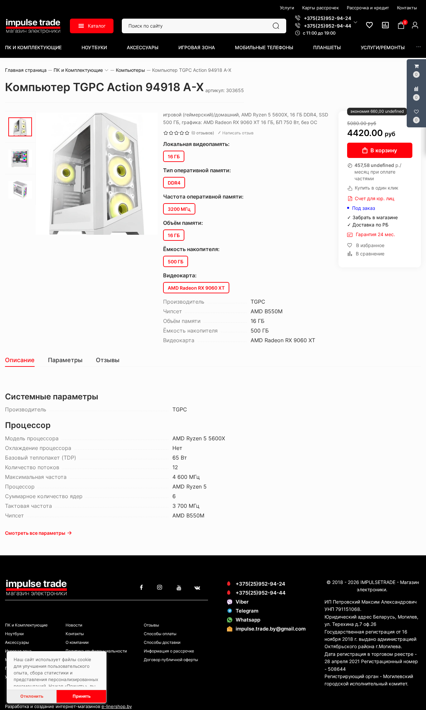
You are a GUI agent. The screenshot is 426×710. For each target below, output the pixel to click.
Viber (242, 602)
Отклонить (31, 696)
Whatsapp (248, 620)
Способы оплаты (160, 633)
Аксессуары (142, 47)
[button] (326, 22)
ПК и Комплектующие (33, 47)
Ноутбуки (94, 47)
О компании (77, 642)
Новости (74, 625)
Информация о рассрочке (169, 650)
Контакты (75, 633)
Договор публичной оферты (171, 659)
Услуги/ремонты (383, 47)
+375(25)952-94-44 (261, 593)
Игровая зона (196, 47)
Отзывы (151, 625)
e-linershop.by (117, 706)
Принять (82, 696)
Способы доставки (162, 642)
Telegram (247, 611)
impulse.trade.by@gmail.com (271, 629)
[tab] (23, 360)
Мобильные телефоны (264, 47)
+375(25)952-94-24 (260, 584)
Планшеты (327, 47)
